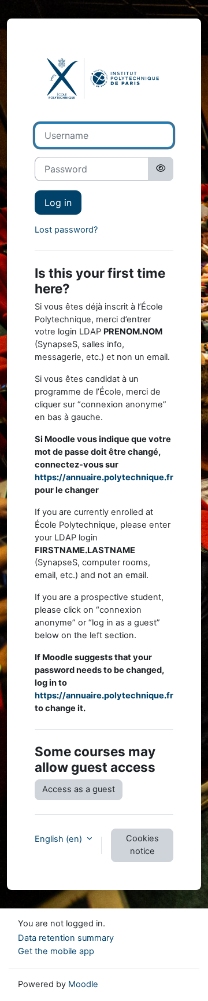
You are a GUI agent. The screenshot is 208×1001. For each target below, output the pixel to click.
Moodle (83, 984)
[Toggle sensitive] (160, 169)
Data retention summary (66, 938)
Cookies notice (142, 844)
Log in (58, 202)
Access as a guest (78, 789)
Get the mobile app (56, 951)
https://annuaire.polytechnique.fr (104, 477)
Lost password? (66, 230)
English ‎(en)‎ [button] (59, 839)
